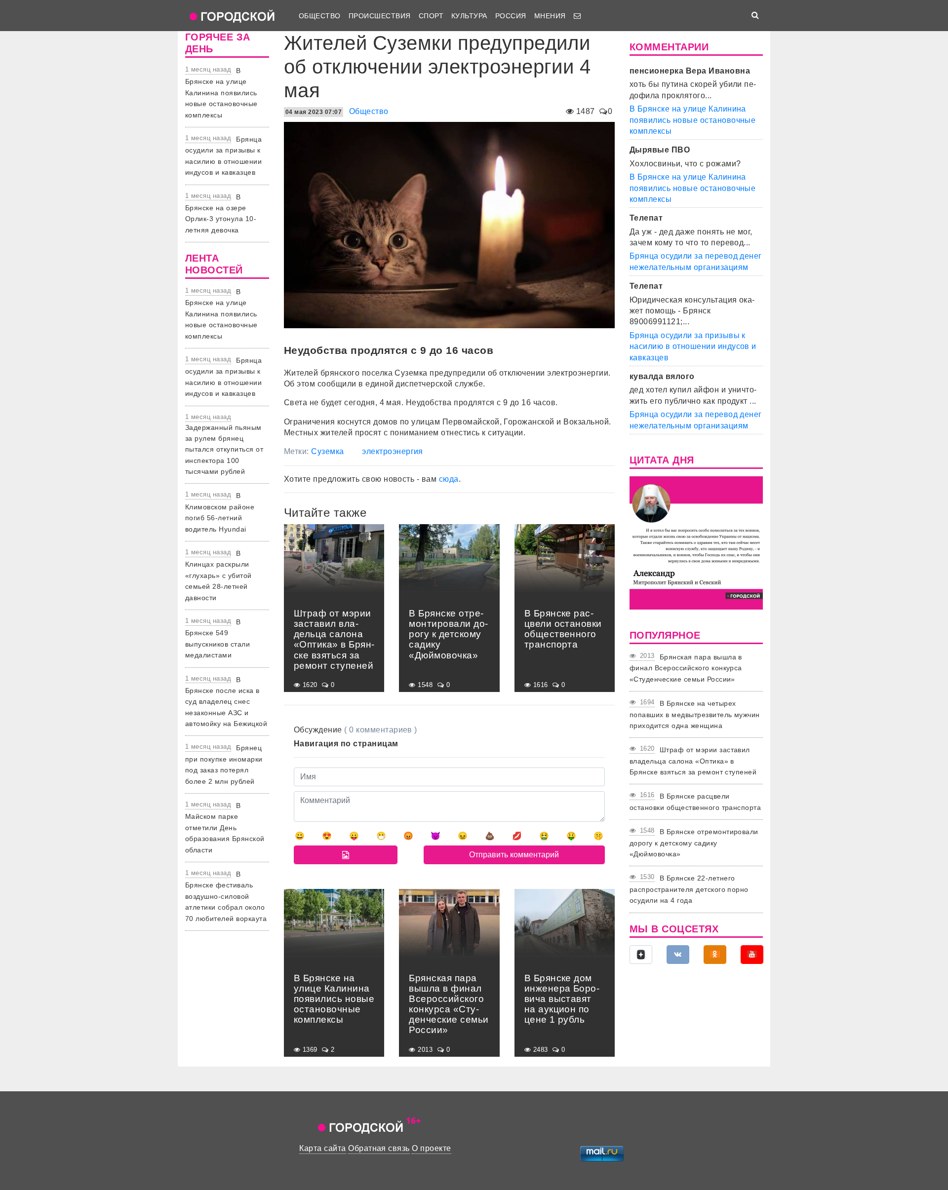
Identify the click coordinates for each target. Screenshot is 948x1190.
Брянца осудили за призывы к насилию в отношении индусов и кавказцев (693, 346)
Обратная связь (379, 1148)
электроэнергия (392, 451)
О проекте (431, 1148)
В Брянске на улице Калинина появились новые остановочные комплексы (221, 93)
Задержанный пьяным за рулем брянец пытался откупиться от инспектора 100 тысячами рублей (224, 449)
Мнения (550, 16)
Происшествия (380, 16)
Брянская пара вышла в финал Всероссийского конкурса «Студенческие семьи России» (686, 668)
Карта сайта (322, 1148)
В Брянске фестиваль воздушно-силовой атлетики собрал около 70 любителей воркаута (226, 896)
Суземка (327, 451)
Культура (469, 16)
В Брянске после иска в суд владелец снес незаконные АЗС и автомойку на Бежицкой (226, 702)
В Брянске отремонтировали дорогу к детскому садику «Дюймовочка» (694, 843)
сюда (449, 479)
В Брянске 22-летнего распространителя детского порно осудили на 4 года (689, 889)
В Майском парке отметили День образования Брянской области (225, 828)
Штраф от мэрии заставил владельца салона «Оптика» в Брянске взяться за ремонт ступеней (693, 761)
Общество (320, 16)
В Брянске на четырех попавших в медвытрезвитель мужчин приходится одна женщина (695, 714)
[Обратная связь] (577, 16)
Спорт (431, 16)
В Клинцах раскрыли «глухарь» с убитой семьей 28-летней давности (218, 575)
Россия (510, 16)
